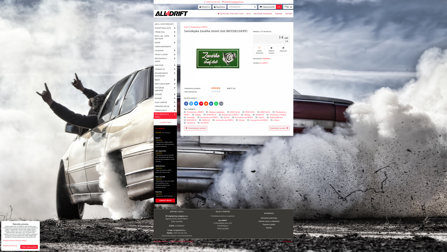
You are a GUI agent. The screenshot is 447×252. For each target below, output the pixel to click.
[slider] (216, 88)
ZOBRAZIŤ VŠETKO (165, 200)
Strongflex (160, 69)
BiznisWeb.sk (287, 241)
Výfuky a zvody (161, 54)
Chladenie (159, 50)
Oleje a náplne (161, 102)
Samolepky (191, 117)
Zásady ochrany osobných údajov (181, 241)
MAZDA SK (206, 120)
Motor (157, 42)
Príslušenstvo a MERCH (195, 112)
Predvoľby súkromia (161, 241)
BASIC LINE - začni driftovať (162, 37)
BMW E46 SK (265, 112)
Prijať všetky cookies (29, 247)
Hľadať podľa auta (276, 117)
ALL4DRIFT (205, 123)
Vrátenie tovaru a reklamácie (268, 221)
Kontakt (288, 13)
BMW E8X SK (211, 115)
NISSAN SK (260, 115)
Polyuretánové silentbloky (161, 74)
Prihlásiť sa (205, 7)
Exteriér (158, 94)
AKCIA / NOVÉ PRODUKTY (164, 24)
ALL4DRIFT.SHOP (165, 122)
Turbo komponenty (163, 46)
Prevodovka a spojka (161, 59)
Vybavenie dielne (162, 106)
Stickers (227, 117)
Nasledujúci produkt (278, 128)
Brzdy (157, 80)
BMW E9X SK (191, 120)
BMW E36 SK (235, 112)
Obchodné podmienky (263, 13)
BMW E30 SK (250, 112)
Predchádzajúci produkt (197, 128)
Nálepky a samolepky (217, 112)
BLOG (249, 13)
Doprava (278, 13)
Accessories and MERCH (209, 117)
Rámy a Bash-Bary (162, 84)
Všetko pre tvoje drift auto (232, 13)
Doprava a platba (269, 224)
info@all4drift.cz (179, 230)
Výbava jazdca (161, 110)
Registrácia (220, 7)
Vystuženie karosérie (159, 89)
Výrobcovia (191, 123)
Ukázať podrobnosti (10, 246)
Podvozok (159, 65)
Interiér (158, 98)
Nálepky (198, 115)
